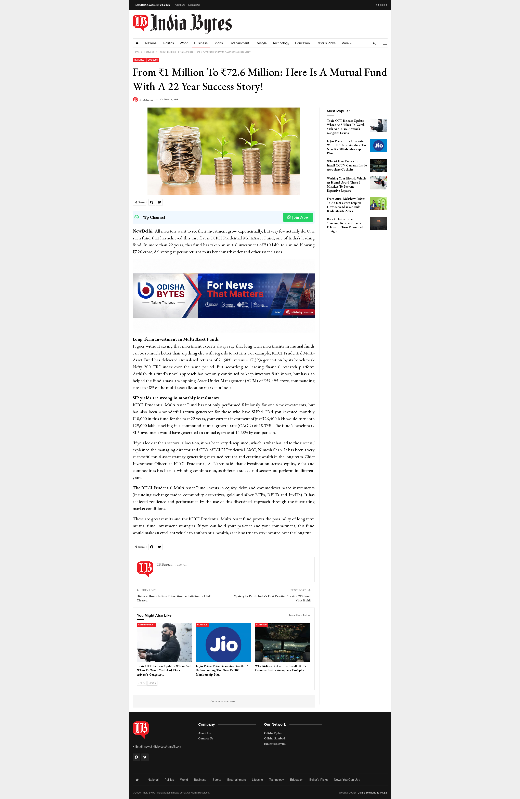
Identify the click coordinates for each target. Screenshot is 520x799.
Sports (218, 43)
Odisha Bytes (273, 733)
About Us (180, 4)
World (184, 43)
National (151, 43)
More (345, 43)
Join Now (300, 217)
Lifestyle (261, 43)
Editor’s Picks (326, 43)
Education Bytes (275, 743)
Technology (281, 43)
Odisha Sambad (274, 738)
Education (302, 43)
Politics (168, 43)
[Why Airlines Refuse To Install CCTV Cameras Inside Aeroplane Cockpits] (282, 642)
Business (201, 43)
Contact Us (194, 4)
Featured (139, 60)
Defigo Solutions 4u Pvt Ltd (373, 792)
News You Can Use (347, 779)
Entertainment (239, 43)
